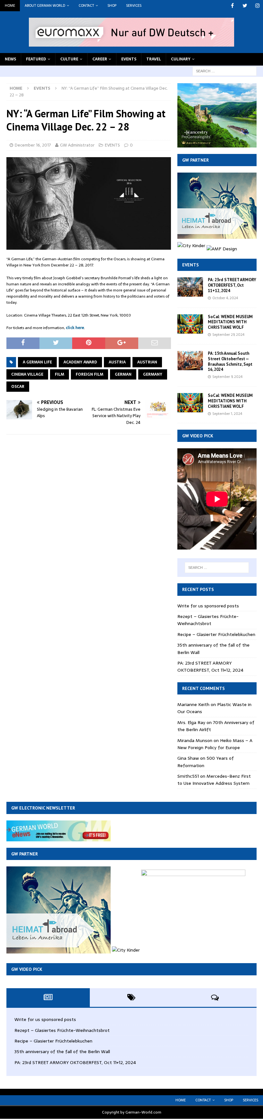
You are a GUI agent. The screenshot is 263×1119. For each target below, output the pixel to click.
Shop (111, 5)
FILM (59, 374)
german (123, 374)
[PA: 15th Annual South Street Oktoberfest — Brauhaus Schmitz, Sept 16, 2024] (190, 360)
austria (117, 362)
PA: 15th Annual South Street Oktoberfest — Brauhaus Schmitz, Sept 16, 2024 (230, 361)
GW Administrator (77, 145)
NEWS (10, 59)
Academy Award (80, 362)
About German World (45, 5)
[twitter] (244, 5)
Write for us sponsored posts (208, 605)
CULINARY (181, 59)
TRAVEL (153, 59)
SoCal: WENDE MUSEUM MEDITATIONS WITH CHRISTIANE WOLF (230, 322)
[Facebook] (232, 5)
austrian (147, 362)
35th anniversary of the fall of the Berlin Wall (62, 1051)
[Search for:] (224, 70)
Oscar (17, 386)
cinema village (27, 374)
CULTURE (69, 59)
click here (75, 328)
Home (10, 5)
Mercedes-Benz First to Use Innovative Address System (214, 780)
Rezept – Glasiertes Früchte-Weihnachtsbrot (208, 620)
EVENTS (128, 59)
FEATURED (36, 59)
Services (133, 5)
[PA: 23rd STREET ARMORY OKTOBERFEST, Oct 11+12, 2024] (190, 287)
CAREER (99, 59)
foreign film (89, 374)
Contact (86, 5)
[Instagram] (257, 5)
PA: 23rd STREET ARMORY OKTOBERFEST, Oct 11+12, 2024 (232, 285)
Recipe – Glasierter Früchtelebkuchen (216, 634)
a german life (37, 362)
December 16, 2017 (33, 145)
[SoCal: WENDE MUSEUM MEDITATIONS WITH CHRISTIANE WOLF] (190, 324)
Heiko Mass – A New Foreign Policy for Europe (214, 744)
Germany (152, 374)
